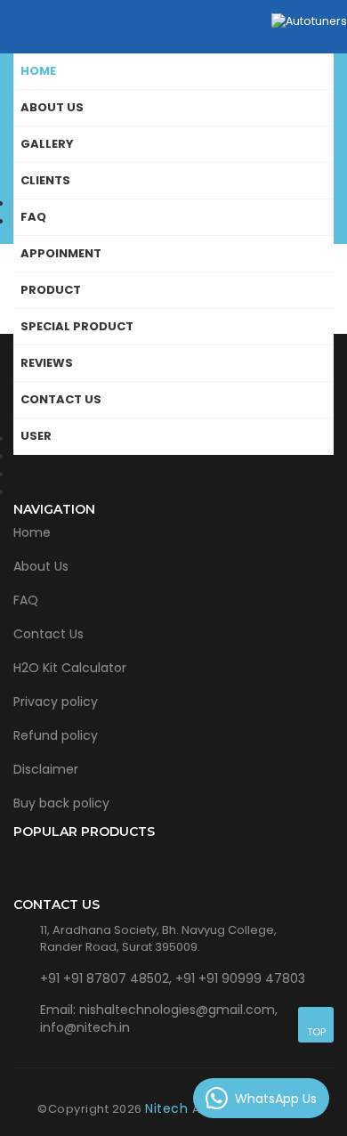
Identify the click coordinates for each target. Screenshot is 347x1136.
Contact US (60, 399)
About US (52, 107)
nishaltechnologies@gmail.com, (178, 1009)
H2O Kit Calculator (69, 668)
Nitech (168, 1108)
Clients (45, 180)
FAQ (33, 216)
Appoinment (60, 253)
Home (38, 70)
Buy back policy (61, 803)
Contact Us (48, 634)
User (36, 435)
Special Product (76, 326)
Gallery (47, 143)
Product (50, 289)
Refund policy (55, 735)
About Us (41, 566)
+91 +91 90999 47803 (240, 978)
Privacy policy (55, 701)
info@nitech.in (85, 1027)
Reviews (46, 362)
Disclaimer (45, 769)
